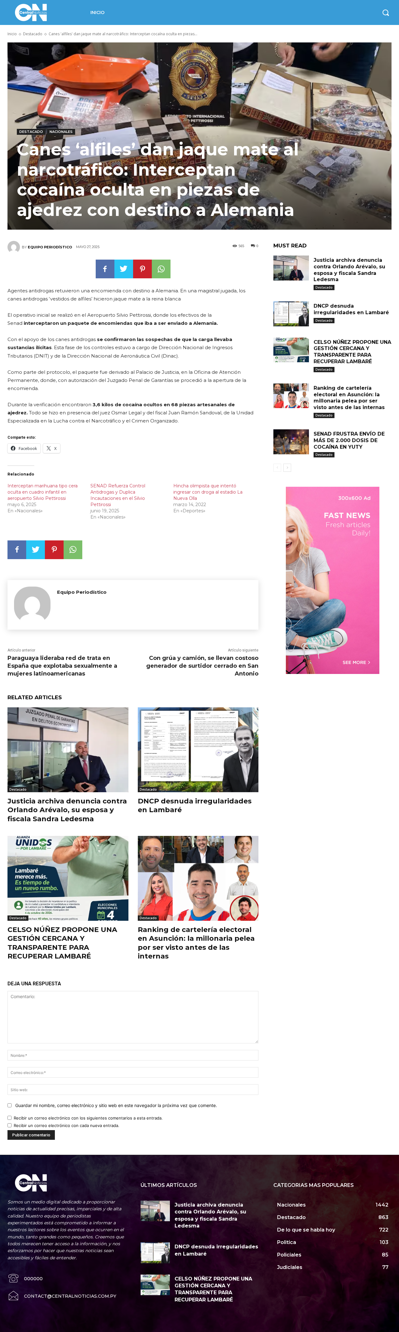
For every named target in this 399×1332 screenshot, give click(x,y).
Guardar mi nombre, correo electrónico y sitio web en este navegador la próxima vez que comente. (116, 1105)
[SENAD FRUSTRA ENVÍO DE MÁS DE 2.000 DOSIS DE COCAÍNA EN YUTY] (291, 441)
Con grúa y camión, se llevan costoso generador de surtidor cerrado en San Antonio (202, 666)
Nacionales (61, 131)
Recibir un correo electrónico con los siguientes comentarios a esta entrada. (88, 1117)
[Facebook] (105, 269)
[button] (386, 12)
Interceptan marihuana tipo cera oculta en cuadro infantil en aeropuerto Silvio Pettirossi (42, 492)
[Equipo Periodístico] (14, 247)
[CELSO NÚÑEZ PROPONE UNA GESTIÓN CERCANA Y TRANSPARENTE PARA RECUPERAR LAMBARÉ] (67, 878)
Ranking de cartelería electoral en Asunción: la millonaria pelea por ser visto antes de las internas (196, 943)
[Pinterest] (142, 269)
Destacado (32, 34)
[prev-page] (277, 468)
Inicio (12, 34)
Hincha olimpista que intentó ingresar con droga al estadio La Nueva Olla (208, 492)
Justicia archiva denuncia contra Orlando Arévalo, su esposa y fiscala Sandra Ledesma (67, 810)
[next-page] (287, 468)
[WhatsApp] (161, 269)
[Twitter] (123, 269)
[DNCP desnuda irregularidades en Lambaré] (198, 749)
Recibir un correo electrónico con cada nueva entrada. (66, 1125)
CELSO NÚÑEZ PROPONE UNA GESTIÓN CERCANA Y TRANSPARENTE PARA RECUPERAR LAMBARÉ (62, 943)
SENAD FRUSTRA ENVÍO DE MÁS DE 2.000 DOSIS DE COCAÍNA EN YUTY (349, 440)
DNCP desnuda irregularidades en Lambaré (351, 309)
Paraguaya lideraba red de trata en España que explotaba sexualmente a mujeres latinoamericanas (62, 666)
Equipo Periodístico (50, 247)
